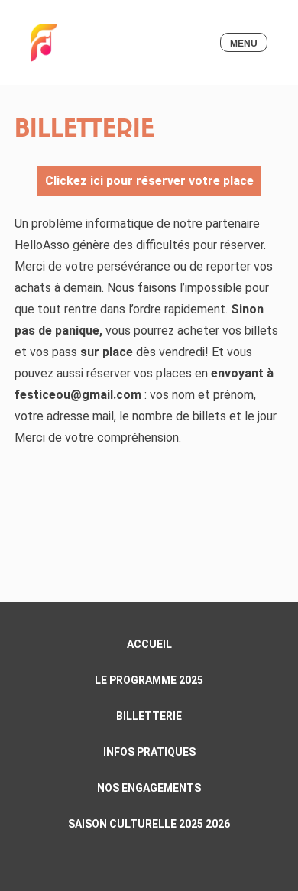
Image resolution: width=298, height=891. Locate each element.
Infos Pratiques (149, 752)
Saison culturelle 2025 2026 (149, 824)
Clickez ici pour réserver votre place (149, 180)
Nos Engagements (149, 788)
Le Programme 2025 (149, 680)
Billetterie (149, 716)
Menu (244, 43)
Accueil (149, 644)
